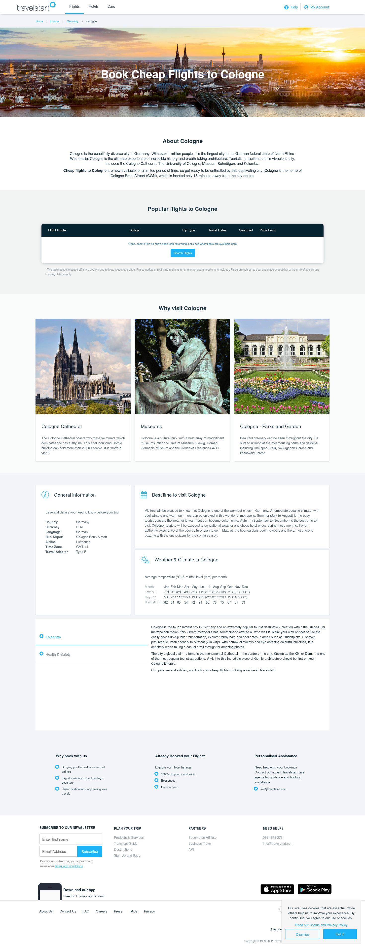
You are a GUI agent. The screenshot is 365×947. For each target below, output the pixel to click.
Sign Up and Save (127, 855)
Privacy (149, 911)
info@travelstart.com (278, 843)
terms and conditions (69, 866)
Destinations (123, 849)
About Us (46, 911)
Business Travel (200, 843)
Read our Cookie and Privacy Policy (321, 924)
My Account (319, 6)
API (191, 849)
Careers (101, 911)
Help (294, 6)
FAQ (86, 911)
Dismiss (302, 934)
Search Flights (183, 253)
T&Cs (133, 911)
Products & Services (129, 837)
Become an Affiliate (202, 837)
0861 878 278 (272, 837)
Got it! (340, 934)
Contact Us (68, 911)
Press (118, 911)
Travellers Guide (125, 843)
